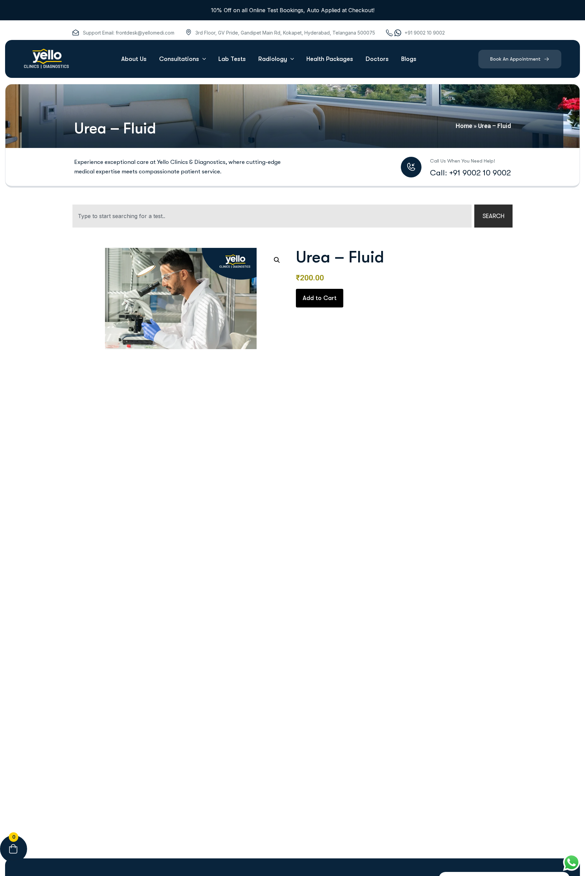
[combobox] (272, 216)
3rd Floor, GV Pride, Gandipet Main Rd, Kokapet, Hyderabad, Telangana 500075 (285, 33)
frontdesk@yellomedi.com (145, 33)
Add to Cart (320, 298)
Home (464, 125)
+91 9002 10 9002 (425, 33)
